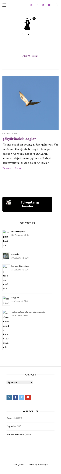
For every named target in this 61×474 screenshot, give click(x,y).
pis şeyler (15, 254)
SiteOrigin (43, 464)
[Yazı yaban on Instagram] (31, 4)
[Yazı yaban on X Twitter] (43, 4)
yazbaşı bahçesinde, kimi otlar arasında (28, 312)
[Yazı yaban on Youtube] (49, 4)
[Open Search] (57, 4)
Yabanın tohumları (15, 434)
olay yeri (15, 297)
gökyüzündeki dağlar (19, 139)
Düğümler (11, 426)
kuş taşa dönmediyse (20, 266)
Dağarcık (11, 418)
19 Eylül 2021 (9, 134)
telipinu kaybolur (18, 231)
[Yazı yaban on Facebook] (37, 4)
